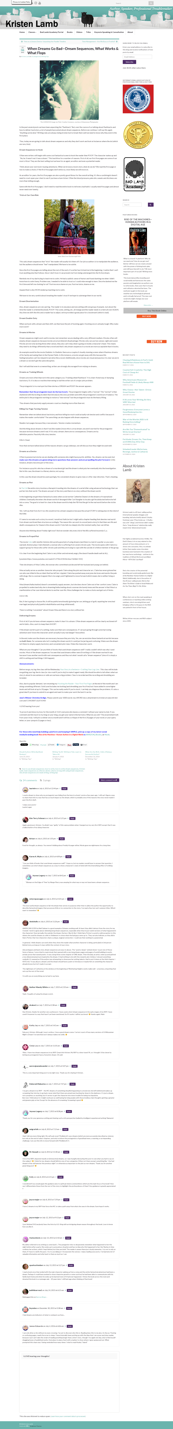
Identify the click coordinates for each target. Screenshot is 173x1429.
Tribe (88, 32)
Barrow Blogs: (41, 1297)
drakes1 (32, 1005)
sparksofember (36, 1265)
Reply (64, 788)
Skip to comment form (108, 780)
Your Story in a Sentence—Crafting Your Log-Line (80, 669)
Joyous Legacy (38, 875)
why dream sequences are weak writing (34, 773)
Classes (31, 32)
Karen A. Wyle (35, 856)
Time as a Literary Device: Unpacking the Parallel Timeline (45, 41)
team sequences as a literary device (37, 771)
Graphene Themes (36, 1426)
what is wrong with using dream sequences (67, 771)
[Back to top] (168, 1424)
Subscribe (129, 62)
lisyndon (33, 1308)
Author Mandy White (38, 987)
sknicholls (33, 921)
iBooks (98, 734)
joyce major (34, 1199)
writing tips (53, 773)
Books (70, 32)
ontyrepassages (36, 899)
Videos (79, 32)
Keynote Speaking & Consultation (109, 32)
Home (22, 32)
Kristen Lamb (25, 56)
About (130, 32)
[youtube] (39, 2)
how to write (50, 769)
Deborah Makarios (37, 1084)
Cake (30, 542)
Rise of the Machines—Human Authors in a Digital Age (138, 222)
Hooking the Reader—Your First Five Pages (75, 683)
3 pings (46, 780)
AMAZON (90, 734)
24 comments (29, 780)
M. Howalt (33, 1152)
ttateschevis (34, 1238)
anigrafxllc (34, 1129)
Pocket (43, 745)
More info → (148, 305)
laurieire (33, 788)
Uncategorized (36, 56)
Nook (107, 734)
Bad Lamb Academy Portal (51, 32)
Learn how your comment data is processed (68, 1416)
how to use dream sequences (33, 769)
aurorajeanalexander (38, 1066)
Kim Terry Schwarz (37, 818)
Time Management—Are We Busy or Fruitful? (98, 41)
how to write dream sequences (67, 769)
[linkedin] (31, 2)
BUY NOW (146, 316)
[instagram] (35, 2)
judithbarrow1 (35, 1290)
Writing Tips (45, 56)
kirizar (32, 838)
